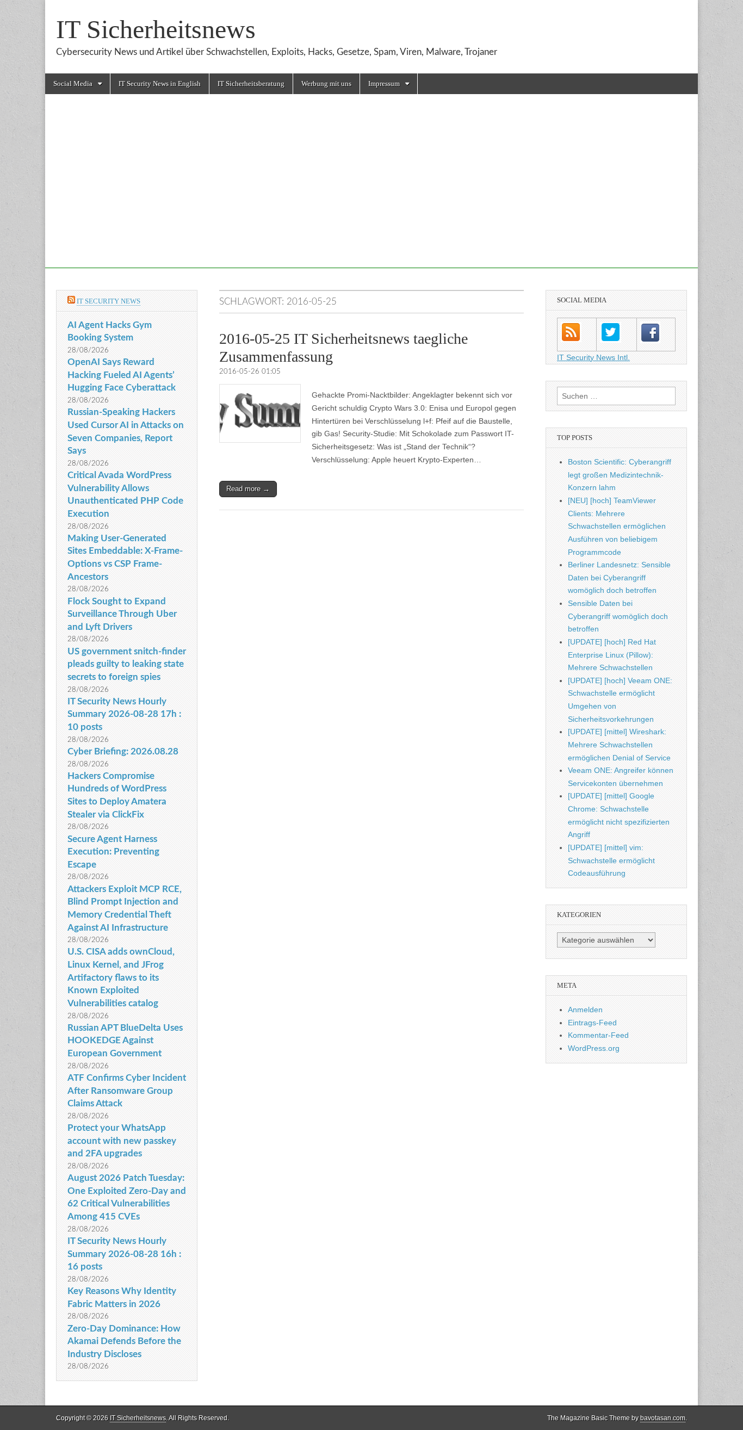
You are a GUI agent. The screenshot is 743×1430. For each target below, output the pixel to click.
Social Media (72, 83)
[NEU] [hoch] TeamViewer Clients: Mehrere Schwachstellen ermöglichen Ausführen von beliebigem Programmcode (617, 526)
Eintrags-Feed (592, 1022)
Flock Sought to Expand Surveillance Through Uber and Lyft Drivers (122, 614)
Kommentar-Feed (598, 1035)
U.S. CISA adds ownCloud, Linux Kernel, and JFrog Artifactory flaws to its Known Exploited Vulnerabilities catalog (121, 977)
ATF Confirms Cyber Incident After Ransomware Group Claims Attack (126, 1090)
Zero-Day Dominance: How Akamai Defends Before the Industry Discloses (124, 1341)
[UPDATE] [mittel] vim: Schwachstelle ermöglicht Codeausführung (611, 860)
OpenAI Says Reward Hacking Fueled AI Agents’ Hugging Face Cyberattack (121, 374)
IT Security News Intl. (593, 357)
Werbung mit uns (326, 83)
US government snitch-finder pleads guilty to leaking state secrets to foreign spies (126, 664)
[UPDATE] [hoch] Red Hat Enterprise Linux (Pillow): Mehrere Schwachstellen (612, 654)
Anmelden (585, 1009)
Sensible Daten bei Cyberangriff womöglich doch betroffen (618, 616)
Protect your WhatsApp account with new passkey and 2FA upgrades (121, 1140)
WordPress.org (594, 1048)
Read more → (248, 489)
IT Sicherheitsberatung (251, 83)
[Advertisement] (371, 192)
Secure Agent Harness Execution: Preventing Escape (113, 851)
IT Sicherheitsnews (156, 29)
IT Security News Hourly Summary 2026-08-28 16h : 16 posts (124, 1253)
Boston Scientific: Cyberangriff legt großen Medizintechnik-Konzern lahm (619, 474)
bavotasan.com (662, 1418)
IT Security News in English (160, 83)
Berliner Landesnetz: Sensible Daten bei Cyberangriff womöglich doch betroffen (619, 577)
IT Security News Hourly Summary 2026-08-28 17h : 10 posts (124, 714)
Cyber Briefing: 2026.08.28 (122, 751)
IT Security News (108, 301)
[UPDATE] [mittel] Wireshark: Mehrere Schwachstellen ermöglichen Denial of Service (619, 744)
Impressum (384, 83)
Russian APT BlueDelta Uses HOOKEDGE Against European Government (125, 1040)
